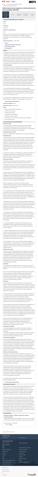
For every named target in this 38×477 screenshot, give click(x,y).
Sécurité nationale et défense (6, 462)
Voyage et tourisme (5, 451)
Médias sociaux (4, 467)
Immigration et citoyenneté (6, 449)
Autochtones (21, 456)
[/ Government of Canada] (8, 1)
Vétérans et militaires (22, 458)
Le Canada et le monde (22, 451)
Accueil (3, 4)
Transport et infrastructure (23, 449)
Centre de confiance (22, 437)
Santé (3, 456)
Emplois (3, 447)
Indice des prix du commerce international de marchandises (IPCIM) (5, 14)
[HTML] (10, 424)
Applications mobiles (5, 469)
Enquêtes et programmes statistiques (10, 5)
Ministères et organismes (6, 444)
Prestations (4, 454)
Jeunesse (20, 460)
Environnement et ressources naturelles (8, 460)
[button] (32, 2)
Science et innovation (22, 454)
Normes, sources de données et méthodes (14, 4)
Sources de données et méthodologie (13, 44)
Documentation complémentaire (12, 101)
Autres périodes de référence (25, 15)
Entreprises (4, 453)
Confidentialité (4, 474)
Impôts (3, 458)
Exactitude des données (10, 46)
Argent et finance (21, 453)
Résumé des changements (19, 15)
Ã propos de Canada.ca (6, 471)
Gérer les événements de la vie (24, 462)
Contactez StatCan (5, 437)
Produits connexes (32, 15)
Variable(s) (12, 14)
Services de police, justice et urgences (25, 447)
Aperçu (6, 43)
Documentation (8, 48)
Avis (3, 473)
